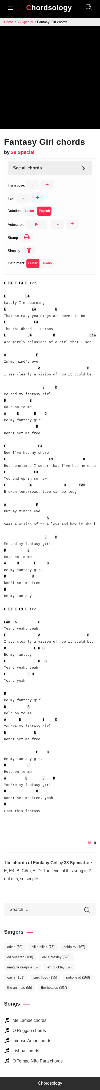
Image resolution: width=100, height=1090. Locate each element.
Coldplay (74, 947)
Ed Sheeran (20, 957)
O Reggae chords (29, 1030)
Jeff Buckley (59, 967)
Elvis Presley (56, 957)
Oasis (15, 977)
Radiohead (78, 977)
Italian (29, 211)
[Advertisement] (50, 79)
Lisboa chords (26, 1051)
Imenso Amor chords (32, 1040)
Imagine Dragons (22, 967)
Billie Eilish (42, 947)
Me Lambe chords (29, 1020)
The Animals (19, 988)
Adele (14, 947)
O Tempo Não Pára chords (38, 1061)
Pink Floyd (45, 977)
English (44, 211)
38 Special (22, 152)
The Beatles (54, 988)
